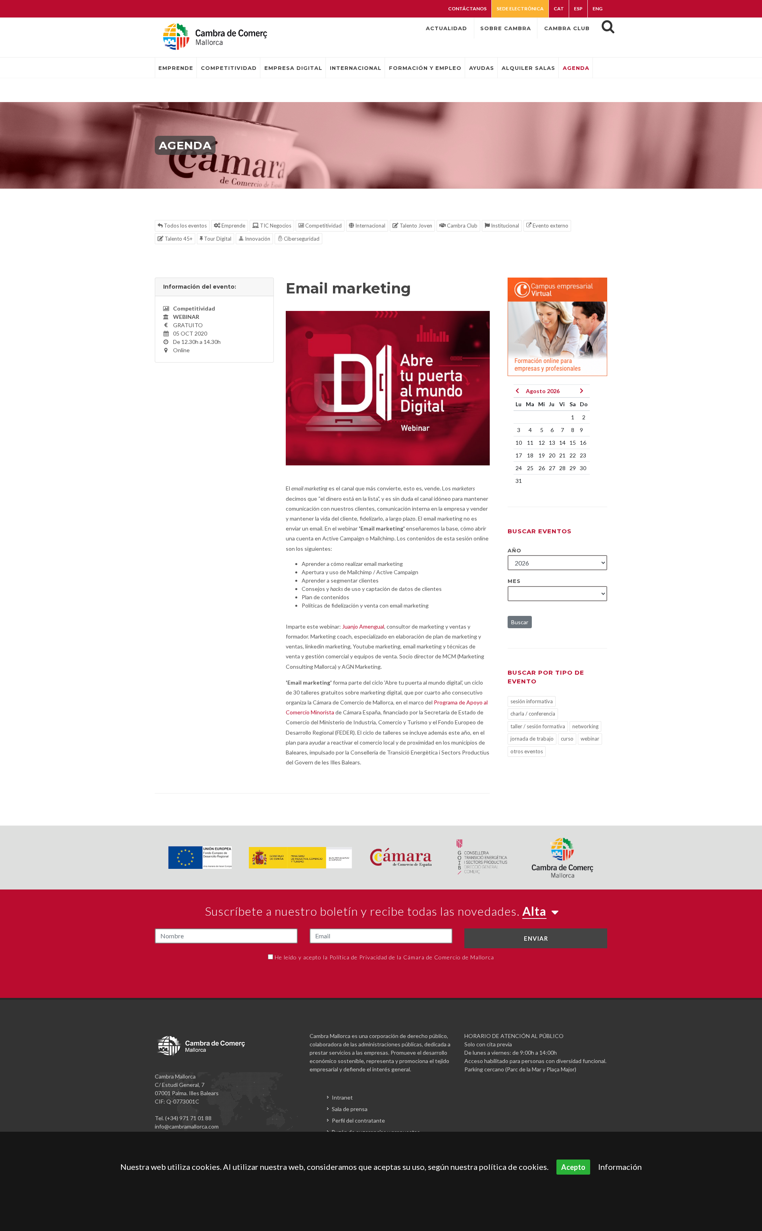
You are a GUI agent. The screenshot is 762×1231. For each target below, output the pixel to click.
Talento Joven (415, 225)
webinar (590, 738)
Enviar (536, 938)
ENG (597, 9)
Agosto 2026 (543, 391)
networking (585, 726)
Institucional (504, 225)
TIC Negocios (275, 225)
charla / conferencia (532, 713)
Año (514, 550)
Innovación (257, 238)
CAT (559, 9)
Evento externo (549, 225)
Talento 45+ (178, 238)
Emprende (232, 225)
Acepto (573, 1167)
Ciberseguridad (301, 238)
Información (620, 1166)
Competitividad (323, 225)
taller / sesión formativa (537, 726)
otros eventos (526, 751)
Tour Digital (217, 238)
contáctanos (467, 9)
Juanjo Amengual (363, 626)
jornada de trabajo (532, 738)
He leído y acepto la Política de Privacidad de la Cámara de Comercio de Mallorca (384, 957)
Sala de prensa (350, 1109)
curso (567, 738)
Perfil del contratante (358, 1120)
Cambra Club (461, 225)
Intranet (342, 1097)
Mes (514, 581)
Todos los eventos (185, 225)
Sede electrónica (520, 9)
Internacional (369, 225)
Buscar (519, 622)
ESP (578, 9)
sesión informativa (531, 701)
